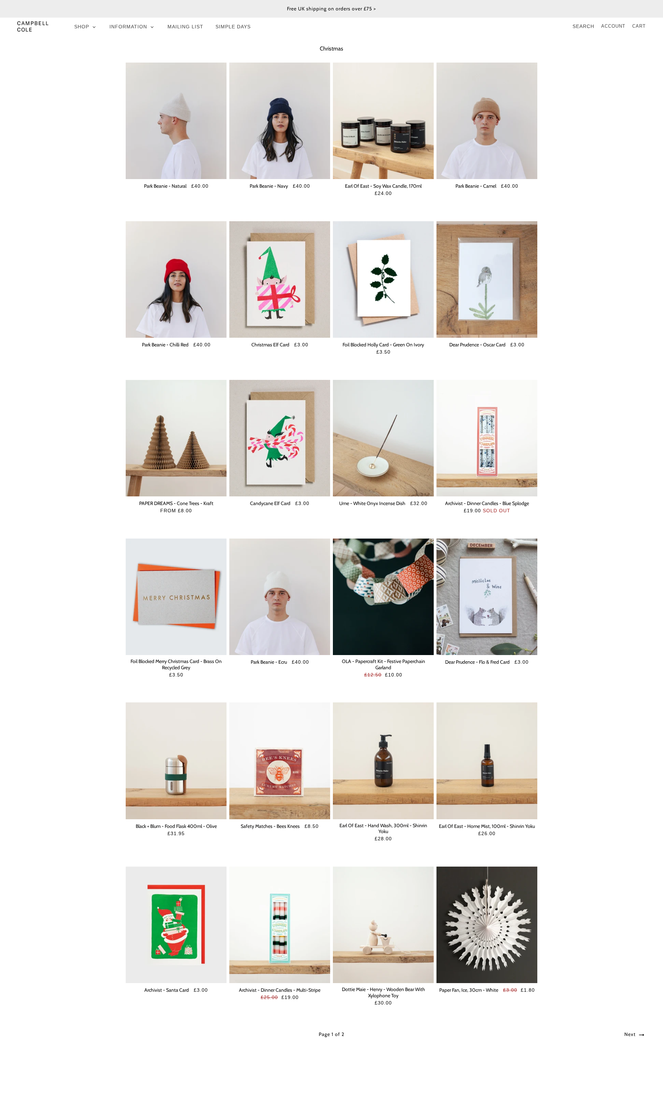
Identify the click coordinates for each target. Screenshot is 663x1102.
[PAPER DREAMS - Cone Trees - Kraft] (176, 438)
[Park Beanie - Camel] (486, 121)
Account (613, 26)
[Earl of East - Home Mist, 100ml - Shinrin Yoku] (486, 760)
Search (583, 26)
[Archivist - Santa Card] (176, 925)
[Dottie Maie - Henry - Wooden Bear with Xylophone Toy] (383, 925)
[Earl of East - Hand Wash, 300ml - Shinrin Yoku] (383, 760)
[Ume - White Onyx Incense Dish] (383, 438)
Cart (639, 26)
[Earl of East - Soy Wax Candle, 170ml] (383, 121)
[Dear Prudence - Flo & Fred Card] (486, 597)
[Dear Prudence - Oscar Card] (486, 279)
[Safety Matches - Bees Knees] (279, 760)
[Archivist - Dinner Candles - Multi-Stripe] (279, 925)
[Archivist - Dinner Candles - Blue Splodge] (486, 438)
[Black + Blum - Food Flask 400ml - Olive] (176, 760)
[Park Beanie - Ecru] (279, 597)
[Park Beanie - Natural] (176, 121)
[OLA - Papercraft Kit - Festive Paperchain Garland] (383, 597)
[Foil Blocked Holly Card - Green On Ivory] (383, 279)
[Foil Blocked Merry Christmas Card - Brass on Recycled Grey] (176, 597)
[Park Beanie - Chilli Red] (176, 279)
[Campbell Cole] (32, 26)
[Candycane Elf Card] (279, 438)
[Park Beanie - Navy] (279, 121)
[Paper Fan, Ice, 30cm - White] (486, 925)
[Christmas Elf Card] (279, 279)
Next (630, 1034)
